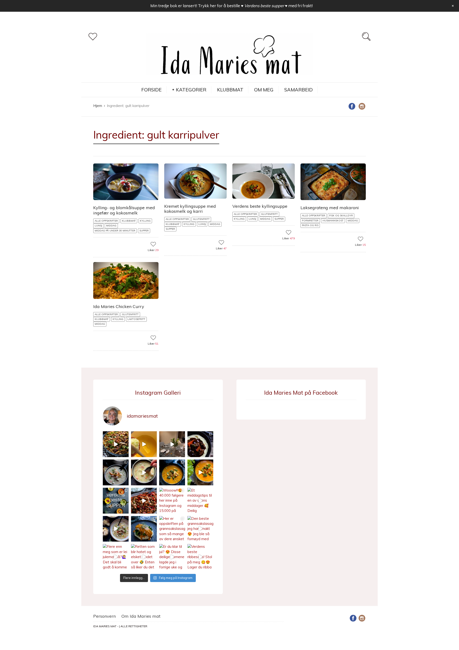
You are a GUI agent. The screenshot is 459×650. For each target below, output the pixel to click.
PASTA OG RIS (310, 225)
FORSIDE (151, 90)
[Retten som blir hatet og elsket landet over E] (144, 557)
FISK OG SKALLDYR (341, 215)
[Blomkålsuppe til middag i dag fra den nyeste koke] (144, 444)
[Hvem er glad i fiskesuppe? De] (144, 472)
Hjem (97, 105)
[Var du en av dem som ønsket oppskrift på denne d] (116, 472)
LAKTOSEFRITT (136, 319)
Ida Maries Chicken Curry (118, 306)
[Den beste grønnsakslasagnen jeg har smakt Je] (200, 529)
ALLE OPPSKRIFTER (106, 220)
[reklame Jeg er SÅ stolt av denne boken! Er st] (116, 501)
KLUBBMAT (230, 90)
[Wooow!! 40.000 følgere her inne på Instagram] (172, 501)
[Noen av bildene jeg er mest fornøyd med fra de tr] (144, 529)
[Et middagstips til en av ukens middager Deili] (200, 501)
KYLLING (145, 220)
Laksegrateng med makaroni (330, 207)
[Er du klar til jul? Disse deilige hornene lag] (172, 557)
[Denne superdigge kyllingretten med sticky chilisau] (144, 501)
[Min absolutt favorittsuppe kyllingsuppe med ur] (116, 529)
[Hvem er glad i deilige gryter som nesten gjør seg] (200, 444)
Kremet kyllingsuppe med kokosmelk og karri (190, 208)
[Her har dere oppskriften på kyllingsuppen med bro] (172, 472)
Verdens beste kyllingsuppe (259, 206)
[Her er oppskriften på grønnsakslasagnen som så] (172, 529)
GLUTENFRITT (201, 219)
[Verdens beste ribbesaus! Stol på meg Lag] (200, 557)
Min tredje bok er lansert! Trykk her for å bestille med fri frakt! (231, 5)
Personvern (104, 616)
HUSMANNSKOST (333, 220)
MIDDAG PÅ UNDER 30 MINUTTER (115, 230)
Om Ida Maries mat (140, 616)
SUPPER (144, 230)
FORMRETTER (310, 220)
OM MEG (263, 90)
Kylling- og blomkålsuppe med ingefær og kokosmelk (124, 210)
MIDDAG (111, 225)
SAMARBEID (298, 90)
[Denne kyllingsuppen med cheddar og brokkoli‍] (200, 472)
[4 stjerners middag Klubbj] (172, 444)
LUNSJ (98, 225)
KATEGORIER (191, 90)
